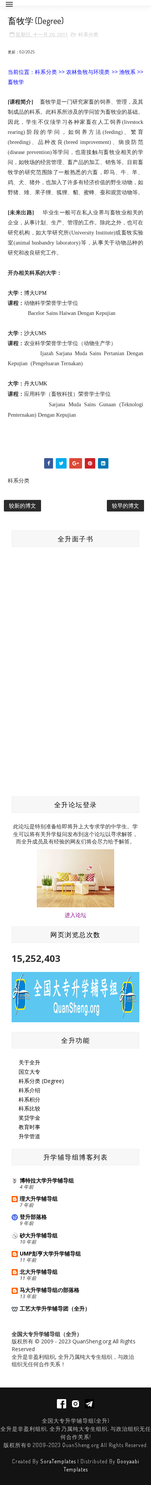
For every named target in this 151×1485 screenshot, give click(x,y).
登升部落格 (33, 1216)
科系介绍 (29, 1090)
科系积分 (29, 1099)
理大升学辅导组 (39, 1198)
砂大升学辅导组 (39, 1235)
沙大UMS (35, 333)
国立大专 (29, 1071)
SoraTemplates (58, 1461)
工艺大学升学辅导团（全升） (55, 1308)
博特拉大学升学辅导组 (47, 1180)
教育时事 (29, 1127)
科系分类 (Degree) (41, 1081)
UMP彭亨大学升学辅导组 (50, 1253)
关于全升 (29, 1062)
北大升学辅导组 (39, 1271)
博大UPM (35, 293)
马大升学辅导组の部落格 (49, 1289)
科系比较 (29, 1108)
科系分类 (88, 34)
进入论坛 (75, 915)
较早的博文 (125, 505)
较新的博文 (22, 505)
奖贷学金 (29, 1117)
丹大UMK (35, 384)
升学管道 (29, 1136)
